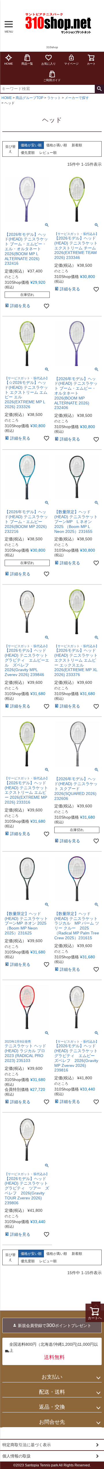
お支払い (52, 1377)
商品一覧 (27, 63)
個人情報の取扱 (16, 1456)
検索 (99, 89)
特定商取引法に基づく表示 (26, 1444)
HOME (8, 63)
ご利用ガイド (52, 80)
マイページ (71, 63)
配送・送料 (52, 1392)
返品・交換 (52, 1407)
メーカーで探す (77, 98)
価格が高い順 (56, 145)
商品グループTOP (29, 98)
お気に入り (48, 63)
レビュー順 (48, 153)
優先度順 (28, 153)
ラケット (54, 98)
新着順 (77, 145)
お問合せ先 (52, 1422)
